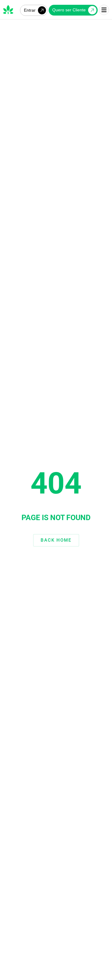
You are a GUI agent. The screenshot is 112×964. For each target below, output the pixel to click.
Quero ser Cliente (69, 9)
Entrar (30, 10)
